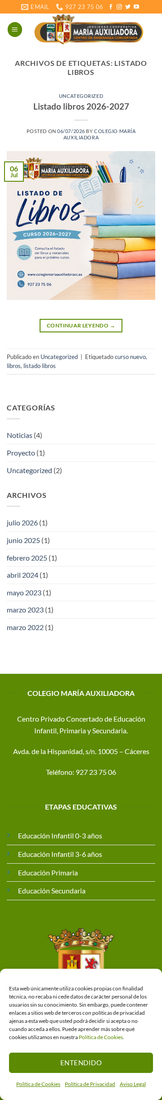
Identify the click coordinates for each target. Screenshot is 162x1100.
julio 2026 (22, 522)
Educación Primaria (48, 872)
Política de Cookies (101, 1037)
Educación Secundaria (52, 890)
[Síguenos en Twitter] (127, 7)
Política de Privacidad (90, 1084)
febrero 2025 (27, 557)
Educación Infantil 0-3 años (60, 835)
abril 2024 (22, 575)
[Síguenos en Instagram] (119, 7)
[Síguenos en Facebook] (110, 7)
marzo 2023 (25, 609)
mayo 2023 (24, 592)
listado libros (39, 365)
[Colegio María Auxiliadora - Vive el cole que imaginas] (88, 29)
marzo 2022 (25, 627)
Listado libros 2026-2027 (81, 106)
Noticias (19, 435)
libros (14, 365)
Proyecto (21, 452)
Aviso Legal (133, 1084)
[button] (15, 29)
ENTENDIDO (81, 1063)
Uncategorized (81, 96)
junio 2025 (23, 540)
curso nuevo (130, 356)
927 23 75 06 (96, 772)
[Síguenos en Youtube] (136, 7)
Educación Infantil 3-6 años (60, 854)
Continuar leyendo (81, 325)
